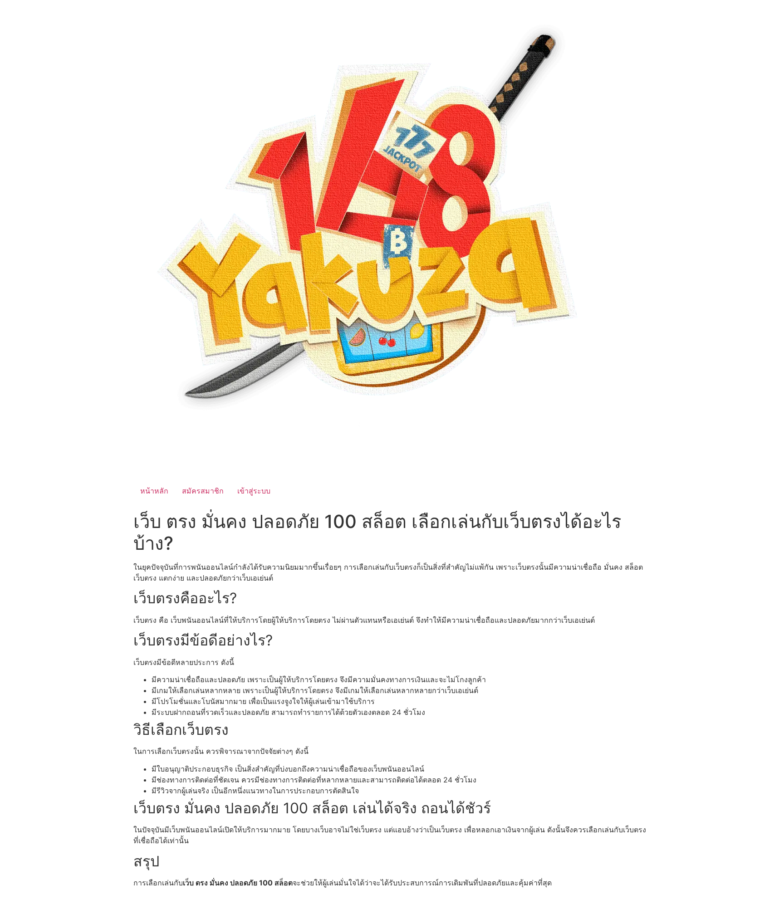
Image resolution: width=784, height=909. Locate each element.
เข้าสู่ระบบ (253, 490)
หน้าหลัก (154, 490)
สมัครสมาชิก (203, 490)
